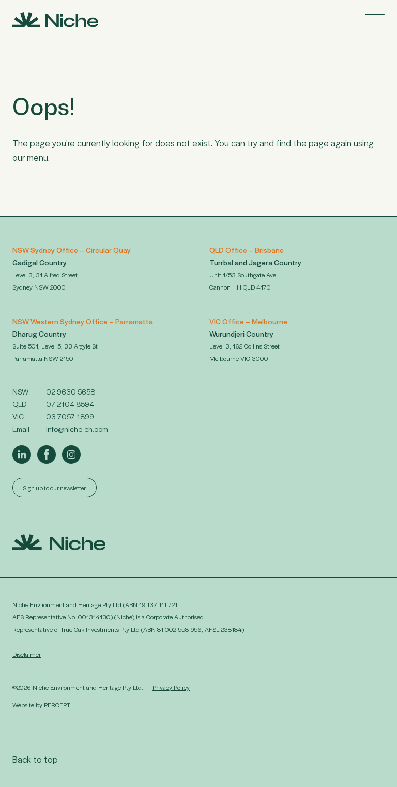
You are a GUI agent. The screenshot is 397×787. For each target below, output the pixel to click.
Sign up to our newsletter (54, 487)
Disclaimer (26, 654)
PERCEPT (57, 704)
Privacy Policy (171, 687)
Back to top (35, 759)
